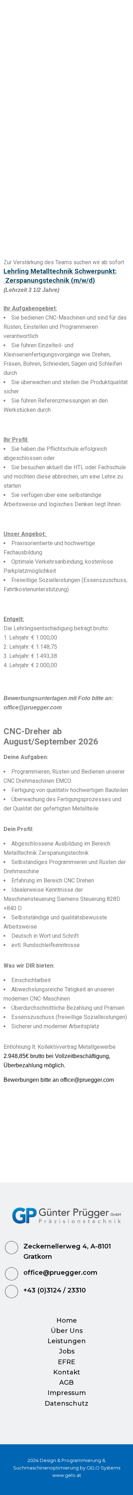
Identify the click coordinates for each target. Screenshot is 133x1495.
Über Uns (67, 1331)
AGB (66, 1382)
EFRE (66, 1362)
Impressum (67, 1393)
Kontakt (66, 1372)
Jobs (66, 1351)
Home (66, 1320)
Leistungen (67, 1341)
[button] (67, 40)
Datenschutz (66, 1403)
